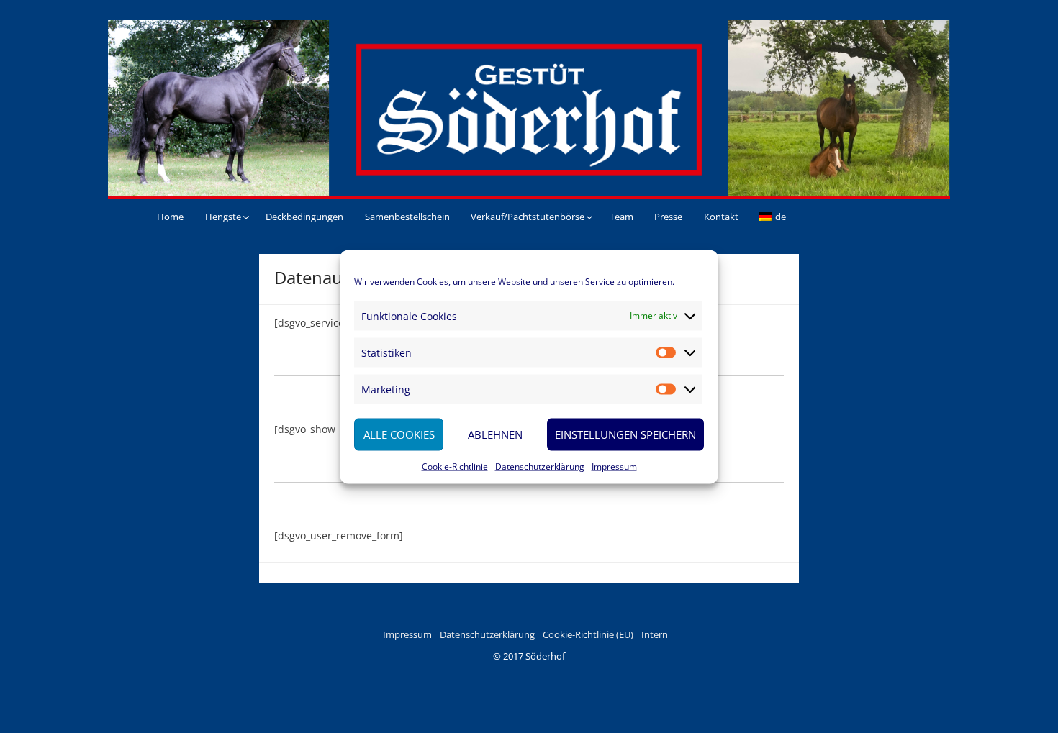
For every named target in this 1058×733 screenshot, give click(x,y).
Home (170, 216)
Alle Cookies (399, 434)
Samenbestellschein (407, 216)
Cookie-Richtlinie (455, 466)
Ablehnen (495, 434)
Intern (654, 634)
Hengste (223, 216)
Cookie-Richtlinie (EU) (588, 634)
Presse (668, 216)
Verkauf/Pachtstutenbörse (527, 216)
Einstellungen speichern (625, 434)
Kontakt (721, 216)
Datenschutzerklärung (539, 466)
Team (621, 216)
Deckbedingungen (304, 216)
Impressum (614, 466)
